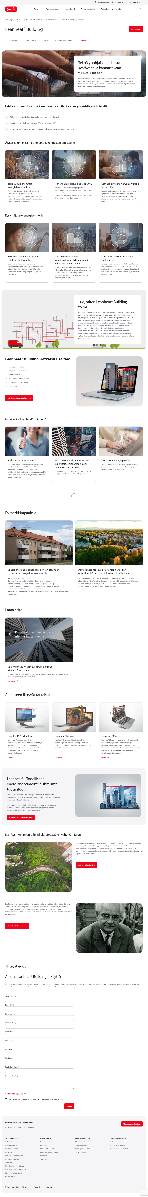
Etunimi (8, 1005)
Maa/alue (8, 1049)
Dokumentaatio (46, 1142)
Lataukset (43, 1145)
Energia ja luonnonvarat (14, 1156)
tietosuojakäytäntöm (15, 1093)
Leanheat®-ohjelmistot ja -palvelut (72, 20)
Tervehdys (9, 996)
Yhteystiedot (84, 40)
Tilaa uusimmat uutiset (132, 1124)
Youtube (30, 1127)
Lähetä (69, 1106)
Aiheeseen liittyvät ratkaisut (65, 40)
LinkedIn (8, 1127)
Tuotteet (17, 20)
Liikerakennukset (11, 1145)
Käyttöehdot (26, 1187)
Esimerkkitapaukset (47, 1149)
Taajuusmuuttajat (81, 1145)
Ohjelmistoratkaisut (52, 20)
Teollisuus (8, 1162)
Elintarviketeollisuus (12, 1159)
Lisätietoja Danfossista (86, 865)
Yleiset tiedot (38, 1187)
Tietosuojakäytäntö (12, 1187)
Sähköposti (9, 1023)
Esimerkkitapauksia (30, 40)
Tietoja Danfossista (118, 1138)
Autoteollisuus (10, 1142)
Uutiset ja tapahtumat (118, 1145)
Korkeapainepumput (82, 1149)
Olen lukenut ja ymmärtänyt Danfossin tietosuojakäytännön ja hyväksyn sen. (35, 1099)
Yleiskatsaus (13, 40)
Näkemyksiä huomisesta (119, 1149)
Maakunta (9, 1058)
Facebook (21, 1127)
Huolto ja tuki (45, 1138)
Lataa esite (45, 40)
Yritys (7, 1040)
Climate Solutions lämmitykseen (33, 20)
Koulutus (43, 1156)
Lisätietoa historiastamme (17, 926)
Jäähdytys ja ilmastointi (13, 1173)
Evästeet (49, 1187)
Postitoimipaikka (11, 1067)
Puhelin (8, 1032)
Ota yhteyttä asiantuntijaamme (19, 398)
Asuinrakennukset (11, 1149)
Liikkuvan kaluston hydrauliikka (16, 1169)
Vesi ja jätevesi (10, 1176)
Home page (9, 20)
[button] (117, 2)
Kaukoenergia (10, 1152)
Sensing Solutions (81, 1152)
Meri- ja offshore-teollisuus (14, 1166)
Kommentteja (10, 1076)
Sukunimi (8, 1014)
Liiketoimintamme (82, 1138)
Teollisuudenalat (12, 1138)
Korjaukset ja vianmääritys (49, 1152)
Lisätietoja (11, 757)
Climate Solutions (81, 1142)
